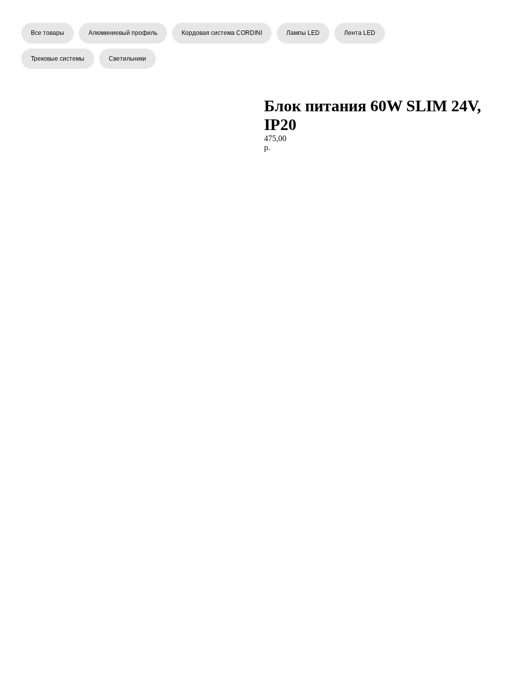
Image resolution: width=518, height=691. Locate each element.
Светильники (127, 58)
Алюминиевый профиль (123, 32)
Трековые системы (57, 58)
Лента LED (359, 32)
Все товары (47, 32)
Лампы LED (303, 32)
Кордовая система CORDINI (222, 32)
